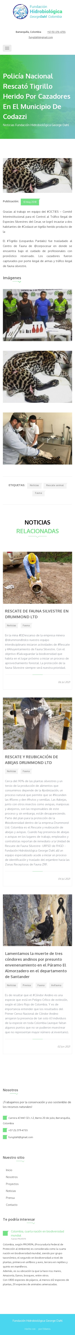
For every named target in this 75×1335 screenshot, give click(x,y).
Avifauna (56, 985)
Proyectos (12, 1184)
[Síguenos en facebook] (33, 27)
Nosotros (12, 1177)
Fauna (38, 493)
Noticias (34, 485)
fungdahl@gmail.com (41, 37)
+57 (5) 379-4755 (56, 32)
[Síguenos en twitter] (37, 27)
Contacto (12, 1204)
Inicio (9, 1170)
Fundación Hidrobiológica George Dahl (37, 1320)
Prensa (27, 985)
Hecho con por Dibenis (37, 1328)
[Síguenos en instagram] (42, 27)
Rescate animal (55, 485)
